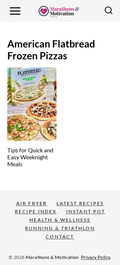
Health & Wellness (59, 219)
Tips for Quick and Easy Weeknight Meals (30, 157)
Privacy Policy (95, 257)
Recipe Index (36, 211)
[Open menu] (15, 11)
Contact (60, 236)
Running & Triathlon (60, 228)
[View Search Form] (108, 11)
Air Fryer (31, 203)
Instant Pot (85, 211)
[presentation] (32, 104)
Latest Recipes (80, 203)
